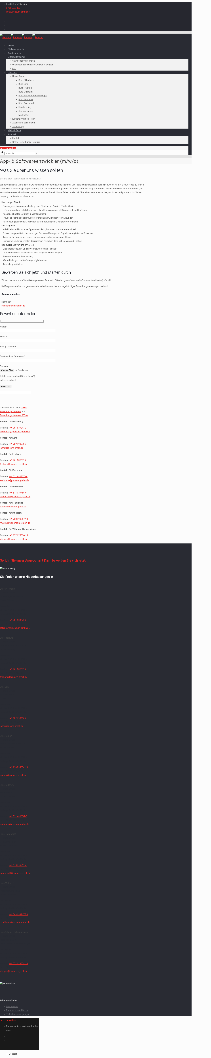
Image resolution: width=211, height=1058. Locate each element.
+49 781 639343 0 (17, 428)
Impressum (12, 1006)
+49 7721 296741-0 (18, 535)
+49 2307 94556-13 (18, 767)
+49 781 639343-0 (18, 620)
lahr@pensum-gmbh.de (11, 448)
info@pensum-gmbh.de (18, 12)
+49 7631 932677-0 (18, 519)
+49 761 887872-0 (18, 460)
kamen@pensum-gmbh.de (13, 775)
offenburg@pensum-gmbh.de (15, 431)
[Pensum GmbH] (21, 37)
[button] (74, 212)
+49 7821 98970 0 (17, 444)
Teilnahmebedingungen (18, 1014)
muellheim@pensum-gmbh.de (15, 523)
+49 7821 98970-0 (18, 718)
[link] (37, 153)
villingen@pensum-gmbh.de (13, 539)
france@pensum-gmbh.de (13, 506)
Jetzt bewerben (8, 148)
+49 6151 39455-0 (18, 492)
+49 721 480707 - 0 (18, 476)
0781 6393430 (13, 8)
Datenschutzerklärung (17, 1010)
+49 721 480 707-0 (18, 816)
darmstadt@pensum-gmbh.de (15, 496)
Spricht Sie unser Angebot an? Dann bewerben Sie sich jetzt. (43, 560)
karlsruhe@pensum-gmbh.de (14, 480)
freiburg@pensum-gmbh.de (13, 464)
